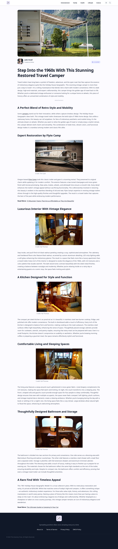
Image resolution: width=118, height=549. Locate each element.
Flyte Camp (32, 179)
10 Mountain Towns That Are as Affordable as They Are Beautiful (50, 201)
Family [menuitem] (75, 3)
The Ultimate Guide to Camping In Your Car (42, 507)
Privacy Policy (65, 529)
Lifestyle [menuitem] (90, 3)
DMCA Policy (77, 529)
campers (25, 114)
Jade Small (28, 60)
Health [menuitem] (82, 3)
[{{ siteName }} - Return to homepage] (8, 3)
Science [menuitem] (98, 3)
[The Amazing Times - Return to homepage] (59, 518)
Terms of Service (51, 529)
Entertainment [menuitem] (65, 3)
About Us (40, 529)
